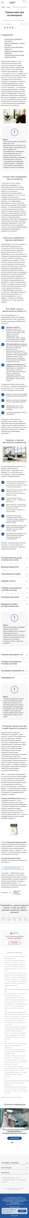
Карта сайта (14, 1215)
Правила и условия (14, 1207)
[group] (14, 1124)
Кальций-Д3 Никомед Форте (12, 868)
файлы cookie (13, 1209)
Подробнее (14, 942)
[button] (27, 1128)
